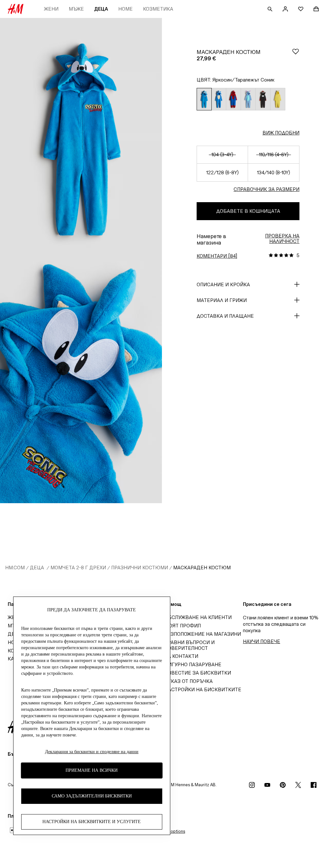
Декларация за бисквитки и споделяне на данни (91, 751)
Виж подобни (280, 132)
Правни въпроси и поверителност (189, 645)
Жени (51, 9)
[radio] (204, 99)
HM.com (15, 567)
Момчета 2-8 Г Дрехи (78, 567)
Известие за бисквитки (197, 673)
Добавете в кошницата (248, 211)
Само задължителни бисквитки (92, 796)
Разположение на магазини (202, 634)
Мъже (76, 9)
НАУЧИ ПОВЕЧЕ (261, 641)
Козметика (158, 9)
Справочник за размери (266, 189)
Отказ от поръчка (188, 681)
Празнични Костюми (139, 567)
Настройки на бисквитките (202, 689)
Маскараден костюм (202, 567)
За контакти (181, 656)
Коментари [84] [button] (217, 256)
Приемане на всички (92, 770)
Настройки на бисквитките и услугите (91, 821)
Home (125, 9)
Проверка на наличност (282, 238)
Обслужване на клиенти (198, 617)
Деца (101, 9)
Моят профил (182, 625)
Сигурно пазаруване (192, 664)
